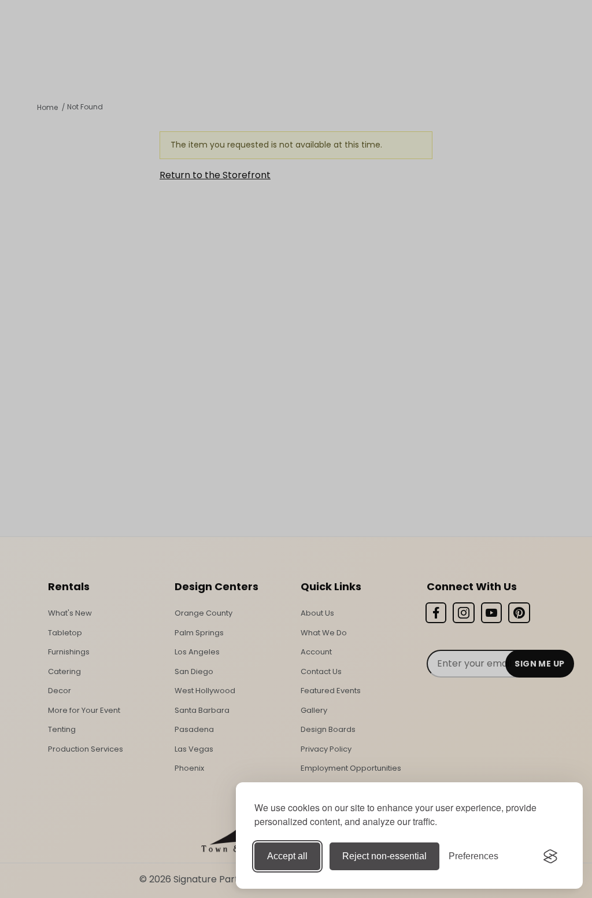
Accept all (287, 856)
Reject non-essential (384, 856)
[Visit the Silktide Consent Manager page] (550, 856)
